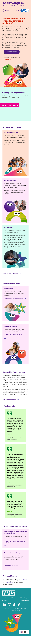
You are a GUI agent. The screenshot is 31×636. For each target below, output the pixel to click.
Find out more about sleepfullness (13, 298)
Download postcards (11, 565)
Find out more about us (9, 399)
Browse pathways (12, 51)
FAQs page (10, 582)
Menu (7, 10)
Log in (17, 10)
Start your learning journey (10, 273)
